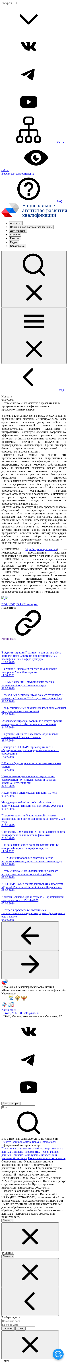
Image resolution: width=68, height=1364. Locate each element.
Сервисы (15, 234)
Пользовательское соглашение (46, 1158)
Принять (7, 1220)
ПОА (4, 604)
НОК (12, 604)
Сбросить (8, 1328)
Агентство (15, 223)
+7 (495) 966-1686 (12, 1013)
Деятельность (18, 230)
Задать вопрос (11, 1103)
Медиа (13, 242)
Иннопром (31, 604)
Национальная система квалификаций (31, 227)
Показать (8, 1256)
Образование (17, 246)
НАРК (20, 604)
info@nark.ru (31, 1013)
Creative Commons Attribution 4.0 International (28, 1141)
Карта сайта (8, 1009)
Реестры (14, 238)
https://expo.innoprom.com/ (41, 549)
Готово (20, 1328)
